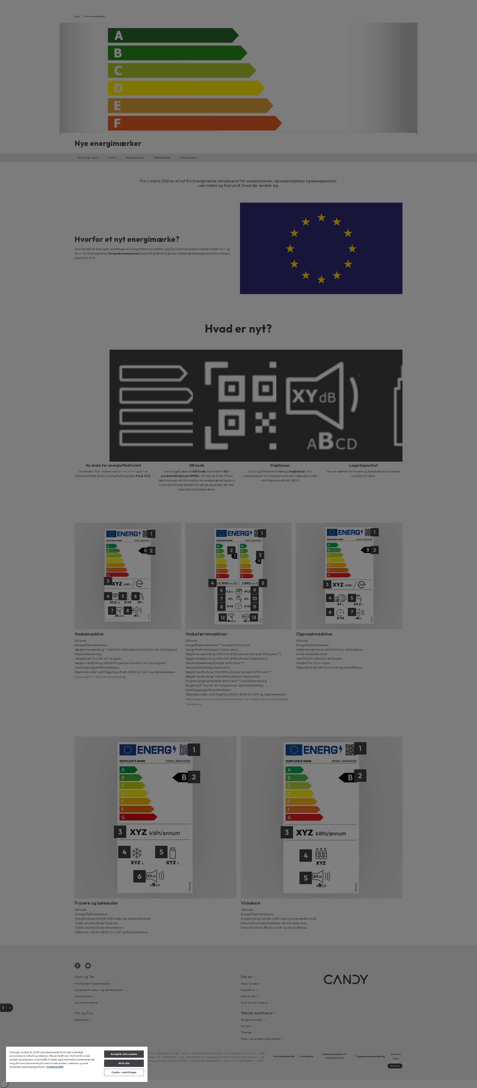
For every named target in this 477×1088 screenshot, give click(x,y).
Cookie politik (54, 1066)
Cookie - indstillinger (124, 1072)
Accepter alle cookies (124, 1054)
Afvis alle (123, 1063)
